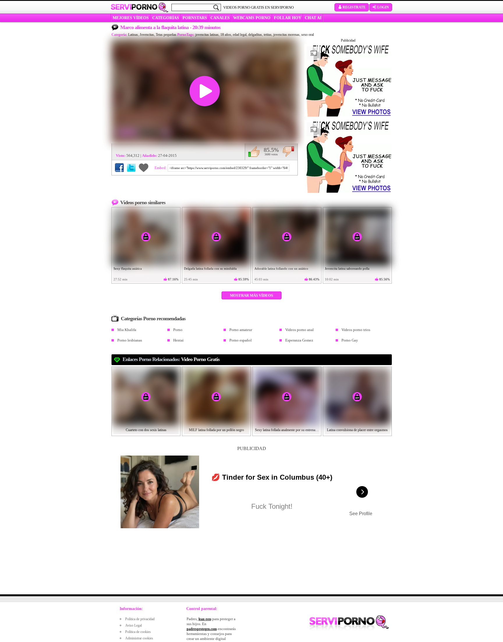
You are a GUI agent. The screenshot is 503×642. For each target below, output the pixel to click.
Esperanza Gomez (299, 340)
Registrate (354, 7)
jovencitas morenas (286, 35)
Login (383, 7)
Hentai (178, 340)
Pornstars (195, 18)
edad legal (240, 35)
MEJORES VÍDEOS (131, 18)
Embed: (161, 168)
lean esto (205, 619)
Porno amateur (240, 330)
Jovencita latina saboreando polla (347, 268)
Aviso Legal (133, 625)
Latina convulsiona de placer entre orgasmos (357, 430)
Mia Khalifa (126, 330)
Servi (134, 7)
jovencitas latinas (207, 35)
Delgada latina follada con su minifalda (210, 268)
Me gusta (254, 151)
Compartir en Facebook (119, 167)
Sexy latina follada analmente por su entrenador (287, 430)
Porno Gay (349, 340)
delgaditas (255, 35)
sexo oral (307, 35)
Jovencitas (147, 35)
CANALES (220, 18)
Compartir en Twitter (131, 167)
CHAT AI (313, 18)
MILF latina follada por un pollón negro (216, 430)
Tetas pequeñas (166, 35)
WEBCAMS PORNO (251, 18)
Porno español (240, 340)
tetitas (268, 35)
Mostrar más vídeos (251, 295)
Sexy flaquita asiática (128, 268)
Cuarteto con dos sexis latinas (146, 430)
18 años (225, 35)
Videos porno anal (299, 330)
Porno (178, 330)
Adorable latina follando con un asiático (281, 268)
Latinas (133, 35)
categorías (165, 18)
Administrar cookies (139, 638)
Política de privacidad (140, 619)
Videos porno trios (355, 330)
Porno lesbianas (129, 340)
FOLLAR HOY (287, 18)
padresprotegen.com (202, 629)
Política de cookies (138, 632)
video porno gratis (200, 359)
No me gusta (288, 151)
